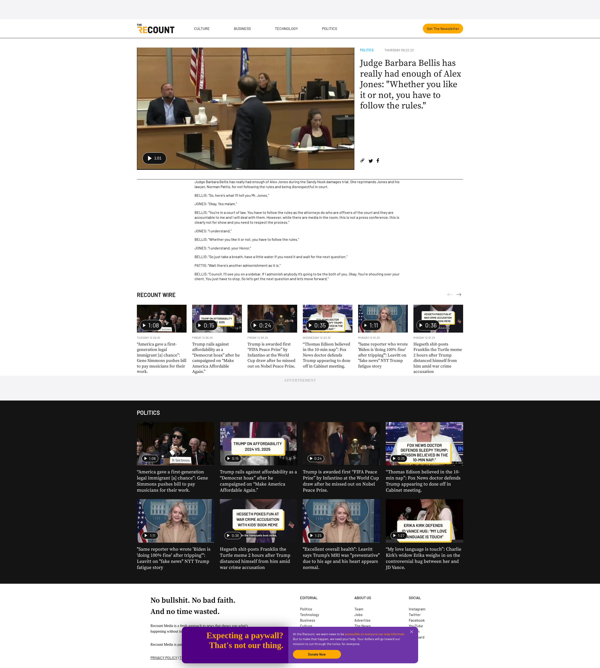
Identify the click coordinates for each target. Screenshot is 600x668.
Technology (286, 28)
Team (358, 609)
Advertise (362, 620)
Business (242, 28)
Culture (202, 28)
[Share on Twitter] (370, 161)
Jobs (358, 614)
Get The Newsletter (443, 28)
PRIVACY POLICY (163, 657)
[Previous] (459, 295)
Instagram (417, 609)
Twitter (415, 614)
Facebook (417, 620)
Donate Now (317, 654)
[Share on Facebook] (378, 161)
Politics (329, 28)
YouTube (416, 625)
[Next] (450, 295)
